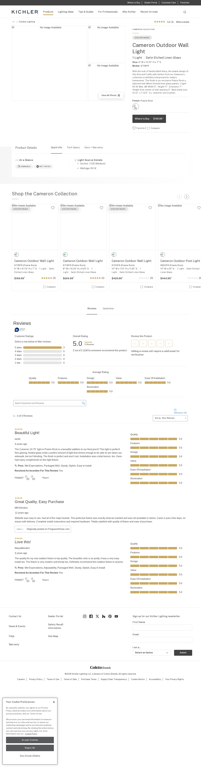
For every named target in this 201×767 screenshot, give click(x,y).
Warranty (14, 644)
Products (48, 11)
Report (45, 477)
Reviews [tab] (91, 308)
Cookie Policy (31, 734)
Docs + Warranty (93, 147)
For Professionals (108, 11)
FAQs (11, 636)
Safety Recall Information (55, 626)
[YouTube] (116, 616)
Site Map (53, 636)
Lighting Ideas (66, 11)
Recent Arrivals (149, 11)
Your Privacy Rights (174, 679)
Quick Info (56, 147)
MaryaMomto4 (22, 548)
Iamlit (17, 439)
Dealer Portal (55, 616)
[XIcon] (97, 616)
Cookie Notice (138, 679)
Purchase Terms (89, 679)
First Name (139, 622)
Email (136, 634)
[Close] (54, 702)
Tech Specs (73, 147)
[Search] (184, 13)
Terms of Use (53, 679)
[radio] (135, 107)
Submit (183, 652)
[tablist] (100, 309)
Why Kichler (129, 11)
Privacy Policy (35, 679)
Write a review (182, 22)
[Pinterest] (110, 616)
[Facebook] (91, 616)
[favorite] (52, 207)
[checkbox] (135, 107)
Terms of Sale (70, 679)
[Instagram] (84, 616)
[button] (134, 343)
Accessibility (155, 679)
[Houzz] (103, 616)
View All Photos (112, 96)
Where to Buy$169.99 (149, 118)
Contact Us (15, 616)
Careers (21, 679)
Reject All (30, 748)
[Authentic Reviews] (20, 329)
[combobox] (184, 13)
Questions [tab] (108, 308)
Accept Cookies (30, 740)
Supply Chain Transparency (114, 679)
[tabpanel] (100, 461)
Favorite (140, 128)
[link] (89, 343)
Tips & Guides (85, 11)
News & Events (17, 626)
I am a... (137, 647)
